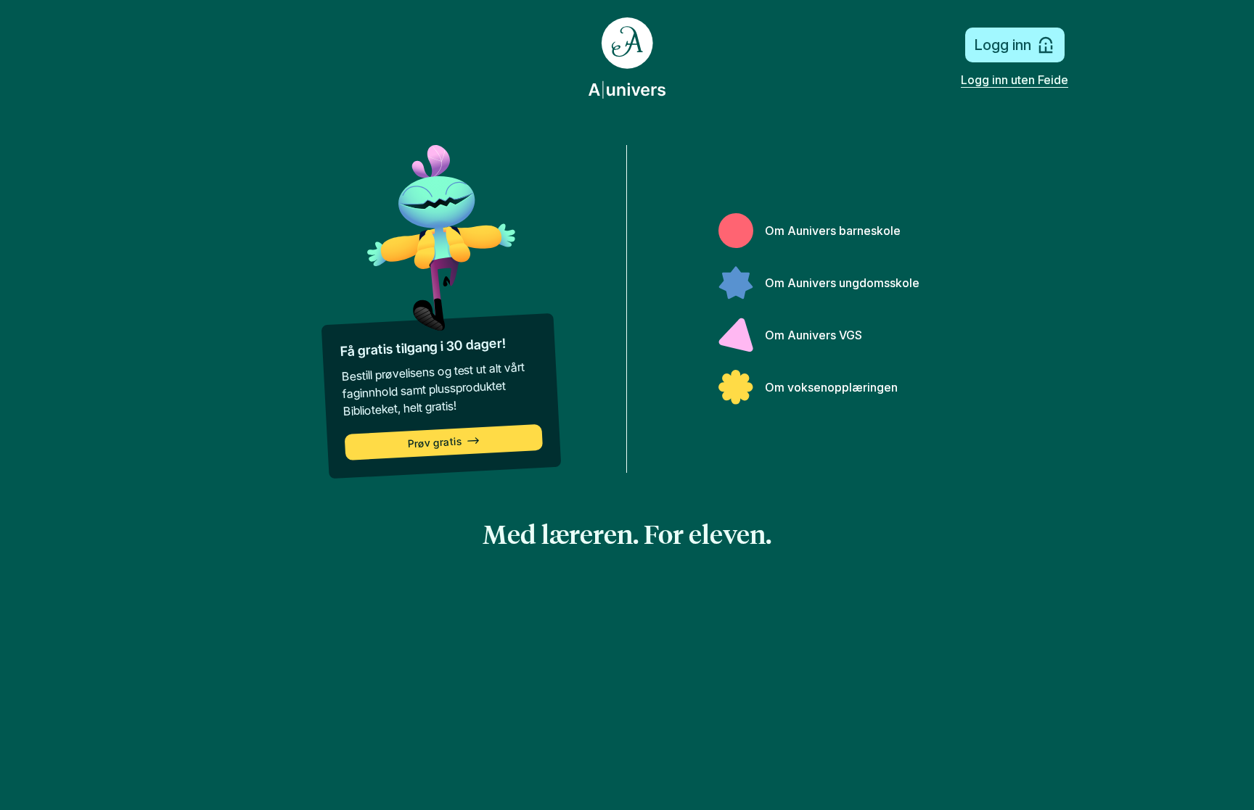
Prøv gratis (434, 442)
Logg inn (1002, 45)
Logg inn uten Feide (1014, 80)
